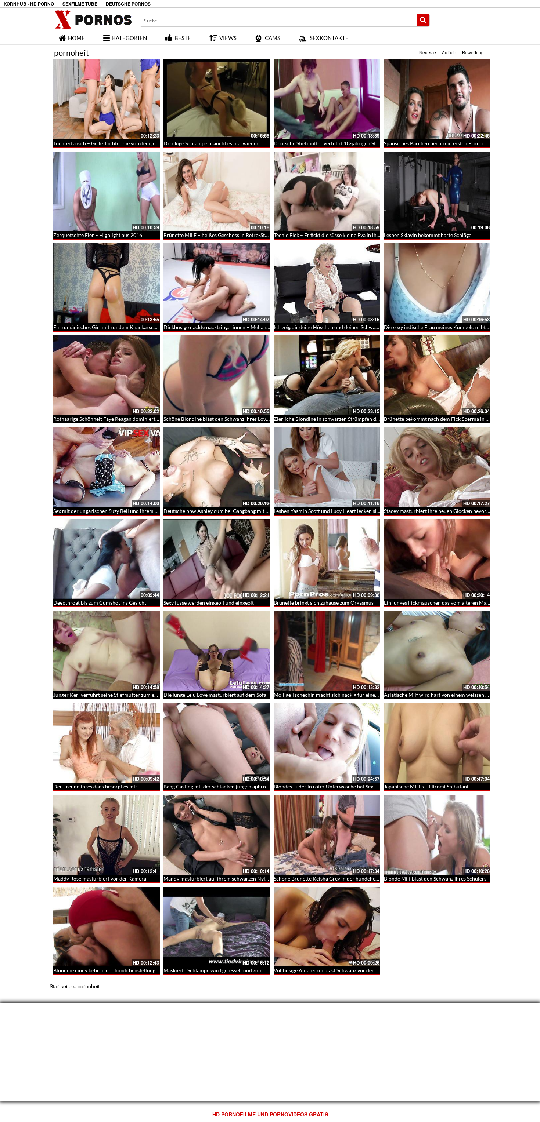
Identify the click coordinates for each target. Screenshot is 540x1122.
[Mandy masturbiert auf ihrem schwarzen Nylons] (216, 835)
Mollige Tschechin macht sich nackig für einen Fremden (337, 695)
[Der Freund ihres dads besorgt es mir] (106, 743)
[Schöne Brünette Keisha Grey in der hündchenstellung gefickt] (327, 835)
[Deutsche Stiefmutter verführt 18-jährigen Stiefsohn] (327, 99)
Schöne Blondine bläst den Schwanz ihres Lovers (218, 419)
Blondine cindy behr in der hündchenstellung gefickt (112, 970)
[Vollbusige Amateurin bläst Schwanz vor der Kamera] (327, 927)
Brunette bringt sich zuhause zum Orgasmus (324, 603)
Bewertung (473, 52)
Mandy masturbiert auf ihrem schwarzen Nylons (218, 878)
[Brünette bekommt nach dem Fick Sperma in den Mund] (437, 375)
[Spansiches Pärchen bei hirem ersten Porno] (437, 99)
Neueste (427, 52)
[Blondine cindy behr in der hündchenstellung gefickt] (106, 927)
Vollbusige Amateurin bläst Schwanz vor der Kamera (333, 970)
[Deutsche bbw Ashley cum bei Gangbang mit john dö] (216, 467)
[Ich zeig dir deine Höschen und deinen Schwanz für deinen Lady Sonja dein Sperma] (327, 283)
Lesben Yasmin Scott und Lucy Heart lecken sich (328, 511)
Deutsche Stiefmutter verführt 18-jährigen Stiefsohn (333, 143)
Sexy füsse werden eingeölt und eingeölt (208, 603)
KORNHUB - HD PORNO (29, 4)
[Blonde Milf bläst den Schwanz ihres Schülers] (437, 835)
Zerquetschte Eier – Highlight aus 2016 (97, 235)
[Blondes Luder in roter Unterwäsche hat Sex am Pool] (327, 743)
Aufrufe (449, 52)
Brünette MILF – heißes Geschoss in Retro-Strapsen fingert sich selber (242, 235)
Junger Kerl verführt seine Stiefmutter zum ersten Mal (114, 695)
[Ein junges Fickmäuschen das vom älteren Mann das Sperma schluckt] (437, 559)
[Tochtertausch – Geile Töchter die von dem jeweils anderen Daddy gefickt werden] (106, 99)
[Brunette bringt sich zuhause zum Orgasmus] (327, 559)
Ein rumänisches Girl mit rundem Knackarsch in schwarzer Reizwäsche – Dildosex (146, 327)
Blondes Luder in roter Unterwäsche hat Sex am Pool (333, 786)
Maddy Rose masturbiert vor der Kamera (99, 878)
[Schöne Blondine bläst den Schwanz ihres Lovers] (216, 375)
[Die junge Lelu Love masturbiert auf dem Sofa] (216, 651)
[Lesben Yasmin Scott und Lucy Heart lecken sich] (327, 467)
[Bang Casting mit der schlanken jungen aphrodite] (216, 743)
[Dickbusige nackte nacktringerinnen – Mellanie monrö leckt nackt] (216, 283)
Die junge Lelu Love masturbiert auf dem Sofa (214, 695)
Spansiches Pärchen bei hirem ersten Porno (433, 143)
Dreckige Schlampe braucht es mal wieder (211, 143)
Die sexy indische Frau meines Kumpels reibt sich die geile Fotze (456, 327)
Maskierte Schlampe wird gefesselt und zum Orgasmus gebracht (235, 970)
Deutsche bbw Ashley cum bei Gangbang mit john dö (223, 511)
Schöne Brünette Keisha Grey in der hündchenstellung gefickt (343, 878)
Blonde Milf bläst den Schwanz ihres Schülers (435, 878)
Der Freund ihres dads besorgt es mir (95, 786)
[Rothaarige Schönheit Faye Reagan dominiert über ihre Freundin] (106, 375)
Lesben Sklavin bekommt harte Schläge (427, 235)
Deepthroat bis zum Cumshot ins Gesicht (99, 603)
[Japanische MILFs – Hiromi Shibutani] (437, 743)
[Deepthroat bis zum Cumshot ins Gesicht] (106, 559)
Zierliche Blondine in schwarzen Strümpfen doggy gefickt (338, 419)
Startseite (61, 986)
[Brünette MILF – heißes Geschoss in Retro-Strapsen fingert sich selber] (216, 192)
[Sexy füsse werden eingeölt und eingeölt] (216, 559)
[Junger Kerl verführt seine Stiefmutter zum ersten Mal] (106, 651)
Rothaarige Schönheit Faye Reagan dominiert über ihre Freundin (126, 419)
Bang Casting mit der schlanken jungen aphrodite (219, 786)
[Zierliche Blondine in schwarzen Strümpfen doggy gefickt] (327, 375)
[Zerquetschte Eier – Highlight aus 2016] (106, 192)
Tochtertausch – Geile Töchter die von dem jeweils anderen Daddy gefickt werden (145, 143)
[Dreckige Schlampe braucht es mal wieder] (216, 99)
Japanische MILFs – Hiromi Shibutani (426, 786)
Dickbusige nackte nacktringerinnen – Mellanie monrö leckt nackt (238, 327)
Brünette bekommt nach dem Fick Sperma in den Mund (446, 419)
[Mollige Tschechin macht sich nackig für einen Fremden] (327, 651)
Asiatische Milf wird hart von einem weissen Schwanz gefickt (452, 695)
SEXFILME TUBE (79, 4)
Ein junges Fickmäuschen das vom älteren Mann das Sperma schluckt (462, 603)
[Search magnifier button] (423, 20)
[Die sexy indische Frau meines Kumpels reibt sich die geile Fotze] (437, 283)
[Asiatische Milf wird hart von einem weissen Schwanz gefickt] (437, 651)
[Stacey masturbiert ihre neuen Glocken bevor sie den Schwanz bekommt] (437, 467)
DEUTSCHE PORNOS (128, 4)
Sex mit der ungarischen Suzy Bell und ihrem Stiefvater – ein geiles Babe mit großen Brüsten (157, 511)
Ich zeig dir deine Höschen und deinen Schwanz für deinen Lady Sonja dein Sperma (367, 327)
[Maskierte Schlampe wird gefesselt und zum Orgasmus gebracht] (216, 927)
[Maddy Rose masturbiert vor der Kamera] (106, 835)
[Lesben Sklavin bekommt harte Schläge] (437, 192)
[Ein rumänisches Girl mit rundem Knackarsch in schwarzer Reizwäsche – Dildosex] (106, 283)
